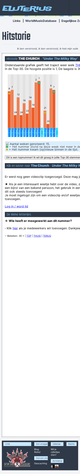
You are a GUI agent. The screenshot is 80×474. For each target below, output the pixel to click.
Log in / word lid (16, 206)
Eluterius (26, 8)
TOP (28, 235)
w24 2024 (27, 132)
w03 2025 (45, 132)
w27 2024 (36, 132)
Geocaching (40, 463)
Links (16, 21)
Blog (36, 449)
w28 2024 (39, 132)
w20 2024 (15, 132)
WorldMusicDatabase (41, 21)
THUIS (37, 235)
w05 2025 (51, 132)
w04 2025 (48, 132)
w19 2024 (12, 132)
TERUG (47, 235)
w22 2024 (21, 132)
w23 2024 (24, 132)
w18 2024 (9, 132)
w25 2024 (30, 132)
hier (15, 228)
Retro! (37, 452)
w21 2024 (18, 132)
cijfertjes (55, 452)
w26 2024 (33, 132)
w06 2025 (54, 132)
